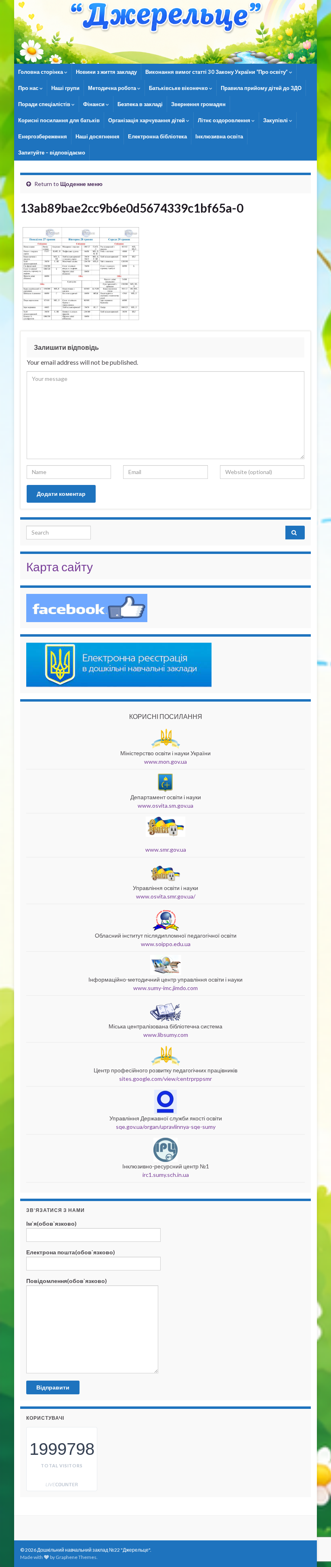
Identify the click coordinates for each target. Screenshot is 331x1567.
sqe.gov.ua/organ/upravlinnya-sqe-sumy (166, 1126)
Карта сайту (59, 566)
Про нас (29, 88)
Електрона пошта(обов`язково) (70, 1252)
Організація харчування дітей (147, 120)
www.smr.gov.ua (165, 849)
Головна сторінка (41, 72)
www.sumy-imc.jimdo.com (165, 987)
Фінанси (94, 104)
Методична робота (112, 88)
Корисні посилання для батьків (59, 120)
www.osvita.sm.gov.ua (165, 805)
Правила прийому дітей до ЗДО (261, 88)
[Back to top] (313, 1519)
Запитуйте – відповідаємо (51, 152)
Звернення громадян (198, 104)
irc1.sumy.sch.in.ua (165, 1174)
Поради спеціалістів (44, 104)
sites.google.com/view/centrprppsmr (165, 1078)
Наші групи (65, 88)
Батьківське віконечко (179, 88)
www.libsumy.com (165, 1034)
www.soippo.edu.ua (166, 943)
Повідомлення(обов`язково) (66, 1280)
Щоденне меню (81, 183)
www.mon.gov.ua (165, 761)
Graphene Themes (76, 1557)
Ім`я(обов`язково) (51, 1223)
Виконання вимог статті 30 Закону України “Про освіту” (217, 72)
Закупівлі (276, 120)
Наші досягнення (97, 136)
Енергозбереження (42, 136)
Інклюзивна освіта (219, 136)
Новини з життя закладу (106, 72)
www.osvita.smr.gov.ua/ (165, 896)
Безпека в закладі (140, 104)
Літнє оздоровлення (224, 120)
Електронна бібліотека (157, 136)
